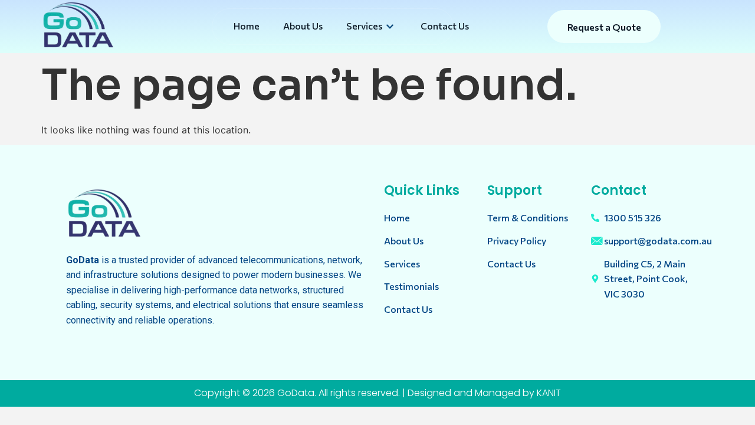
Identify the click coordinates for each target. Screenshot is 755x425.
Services (364, 25)
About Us (303, 25)
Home (247, 25)
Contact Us (445, 25)
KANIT (549, 393)
